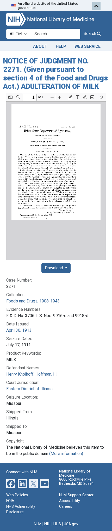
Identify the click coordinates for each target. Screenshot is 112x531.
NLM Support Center (76, 495)
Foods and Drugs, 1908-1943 (33, 301)
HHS (57, 524)
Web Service (87, 46)
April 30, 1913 (19, 330)
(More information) (66, 453)
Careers (65, 506)
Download (54, 267)
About (40, 46)
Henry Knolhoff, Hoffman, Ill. (31, 374)
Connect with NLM (21, 472)
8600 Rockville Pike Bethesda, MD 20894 (76, 481)
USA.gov (71, 524)
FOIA (10, 501)
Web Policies (17, 495)
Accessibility (69, 501)
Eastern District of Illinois (29, 388)
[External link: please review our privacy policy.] (10, 483)
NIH (47, 524)
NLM (37, 524)
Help (61, 46)
